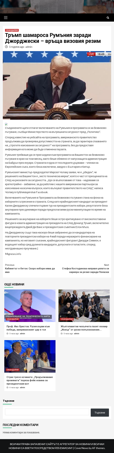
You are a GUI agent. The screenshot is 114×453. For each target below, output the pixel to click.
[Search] (108, 18)
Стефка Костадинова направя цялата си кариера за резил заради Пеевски (85, 268)
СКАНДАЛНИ (12, 30)
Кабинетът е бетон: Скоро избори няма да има (30, 268)
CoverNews (81, 448)
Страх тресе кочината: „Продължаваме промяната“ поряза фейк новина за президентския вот (30, 380)
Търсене (8, 400)
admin (28, 46)
